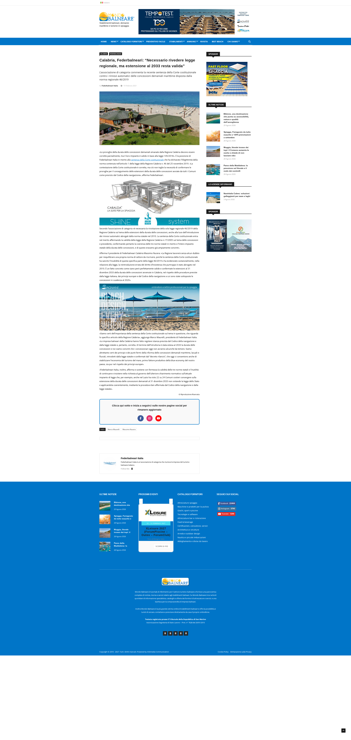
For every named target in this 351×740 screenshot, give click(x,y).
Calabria (103, 54)
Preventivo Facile (155, 41)
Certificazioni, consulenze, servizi (193, 526)
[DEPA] (226, 95)
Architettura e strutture (188, 529)
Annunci (191, 41)
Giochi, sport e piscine (188, 510)
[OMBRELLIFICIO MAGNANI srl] (149, 329)
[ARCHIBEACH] (149, 224)
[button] (141, 501)
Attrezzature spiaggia (187, 503)
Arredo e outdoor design (189, 533)
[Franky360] (229, 251)
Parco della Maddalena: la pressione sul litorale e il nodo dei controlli (236, 168)
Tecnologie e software (188, 514)
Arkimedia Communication (158, 652)
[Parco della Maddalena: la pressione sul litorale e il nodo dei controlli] (213, 170)
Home (104, 41)
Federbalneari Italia (110, 86)
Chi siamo (232, 41)
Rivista (204, 41)
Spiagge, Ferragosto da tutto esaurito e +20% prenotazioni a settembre (237, 135)
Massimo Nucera (129, 429)
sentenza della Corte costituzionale (147, 159)
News (113, 41)
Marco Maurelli (113, 429)
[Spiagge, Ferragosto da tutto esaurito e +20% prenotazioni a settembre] (213, 137)
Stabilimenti (176, 41)
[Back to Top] (343, 730)
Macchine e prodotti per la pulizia (193, 506)
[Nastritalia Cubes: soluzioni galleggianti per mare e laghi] (213, 198)
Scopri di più (162, 546)
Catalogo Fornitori (131, 41)
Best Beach (217, 41)
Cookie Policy (223, 652)
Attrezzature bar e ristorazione (192, 518)
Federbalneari (115, 54)
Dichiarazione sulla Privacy (241, 652)
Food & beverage (185, 522)
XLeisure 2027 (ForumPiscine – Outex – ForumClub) (155, 532)
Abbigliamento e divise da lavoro (193, 541)
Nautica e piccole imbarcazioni (192, 537)
